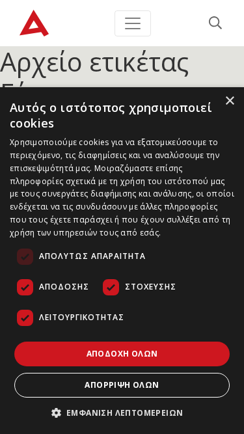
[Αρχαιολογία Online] (34, 23)
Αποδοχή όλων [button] (122, 353)
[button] (122, 412)
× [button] (229, 101)
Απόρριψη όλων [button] (122, 384)
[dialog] (122, 260)
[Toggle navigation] (133, 23)
